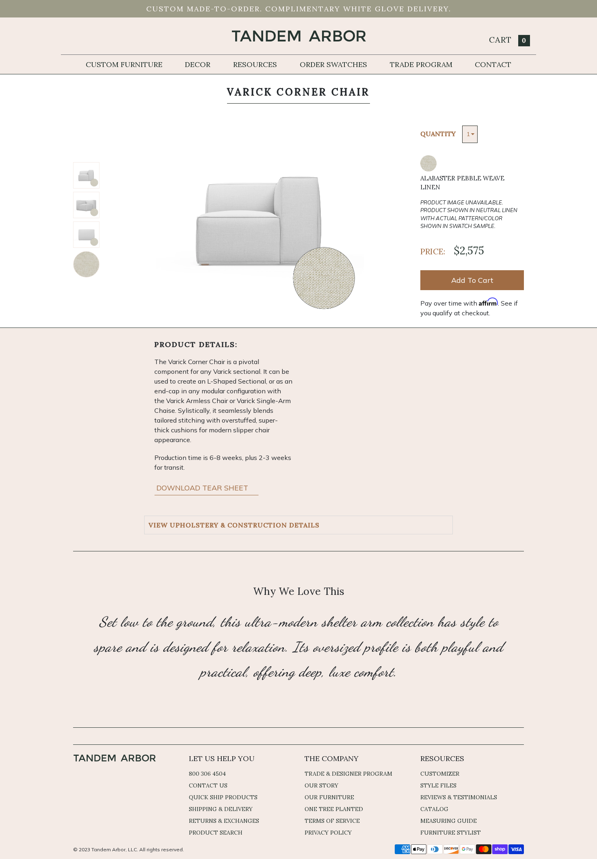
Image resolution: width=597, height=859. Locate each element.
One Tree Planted (334, 809)
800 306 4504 (207, 773)
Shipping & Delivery (221, 809)
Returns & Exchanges (224, 820)
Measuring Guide (448, 820)
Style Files (438, 785)
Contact (493, 64)
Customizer (439, 773)
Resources (255, 64)
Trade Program (421, 64)
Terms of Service (332, 820)
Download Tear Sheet (203, 487)
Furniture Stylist (450, 832)
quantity (438, 134)
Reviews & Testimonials (458, 797)
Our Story (321, 785)
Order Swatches (333, 64)
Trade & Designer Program (348, 773)
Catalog (434, 809)
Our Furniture (329, 797)
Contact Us (208, 785)
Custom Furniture (124, 64)
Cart (507, 40)
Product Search (215, 832)
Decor (197, 64)
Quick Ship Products (223, 797)
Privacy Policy (328, 832)
